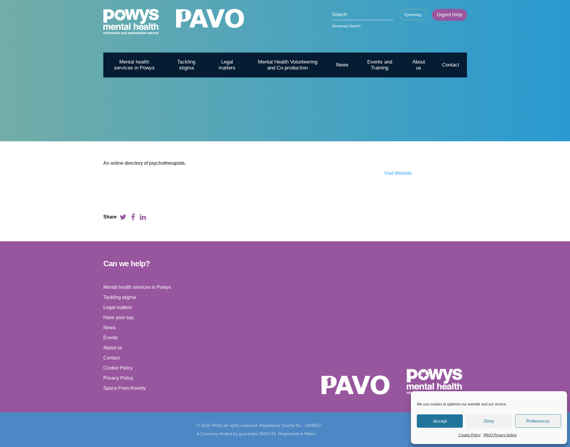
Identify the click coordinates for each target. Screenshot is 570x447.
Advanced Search (346, 26)
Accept (440, 421)
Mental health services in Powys (134, 65)
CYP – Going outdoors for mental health (401, 131)
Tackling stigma (186, 65)
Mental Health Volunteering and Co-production (287, 65)
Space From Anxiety (124, 388)
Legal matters (226, 65)
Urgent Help (449, 14)
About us (418, 65)
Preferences (538, 421)
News (342, 65)
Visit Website (398, 173)
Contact (450, 65)
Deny (489, 421)
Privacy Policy (118, 378)
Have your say (118, 317)
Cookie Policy (469, 435)
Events (110, 337)
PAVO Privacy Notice (500, 435)
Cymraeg (412, 14)
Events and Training (379, 65)
